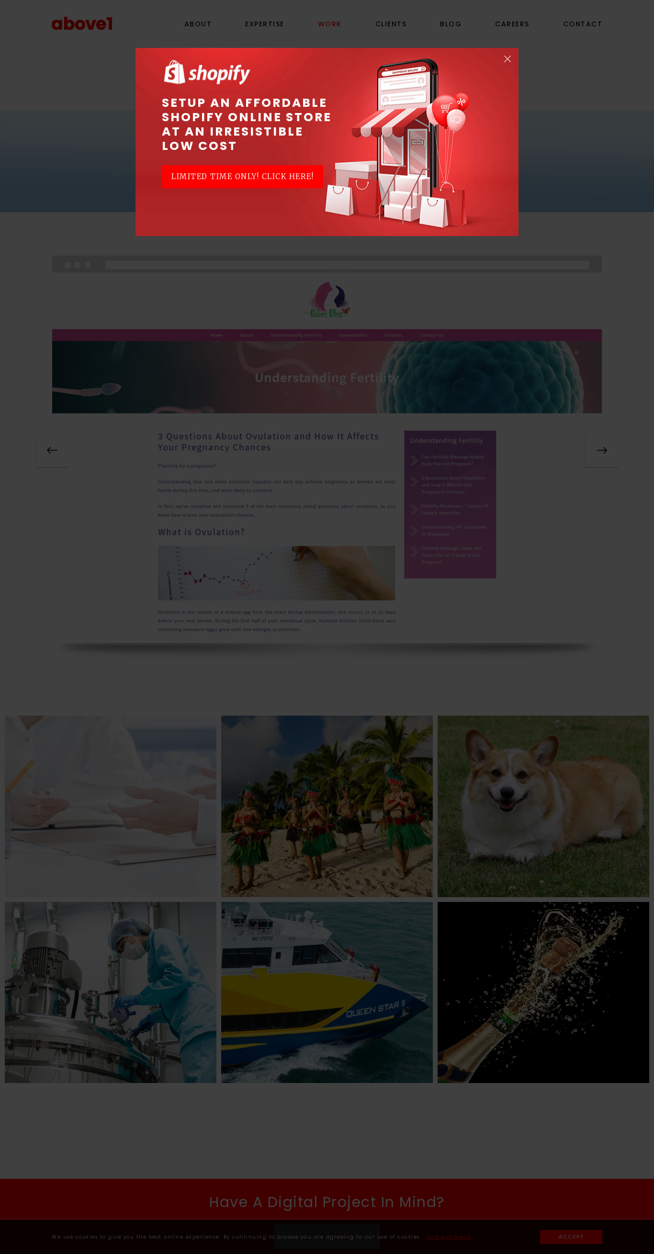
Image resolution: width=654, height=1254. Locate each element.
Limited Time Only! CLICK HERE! (242, 176)
